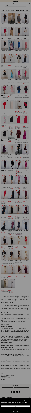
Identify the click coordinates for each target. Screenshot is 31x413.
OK (15, 406)
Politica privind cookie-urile (21, 402)
